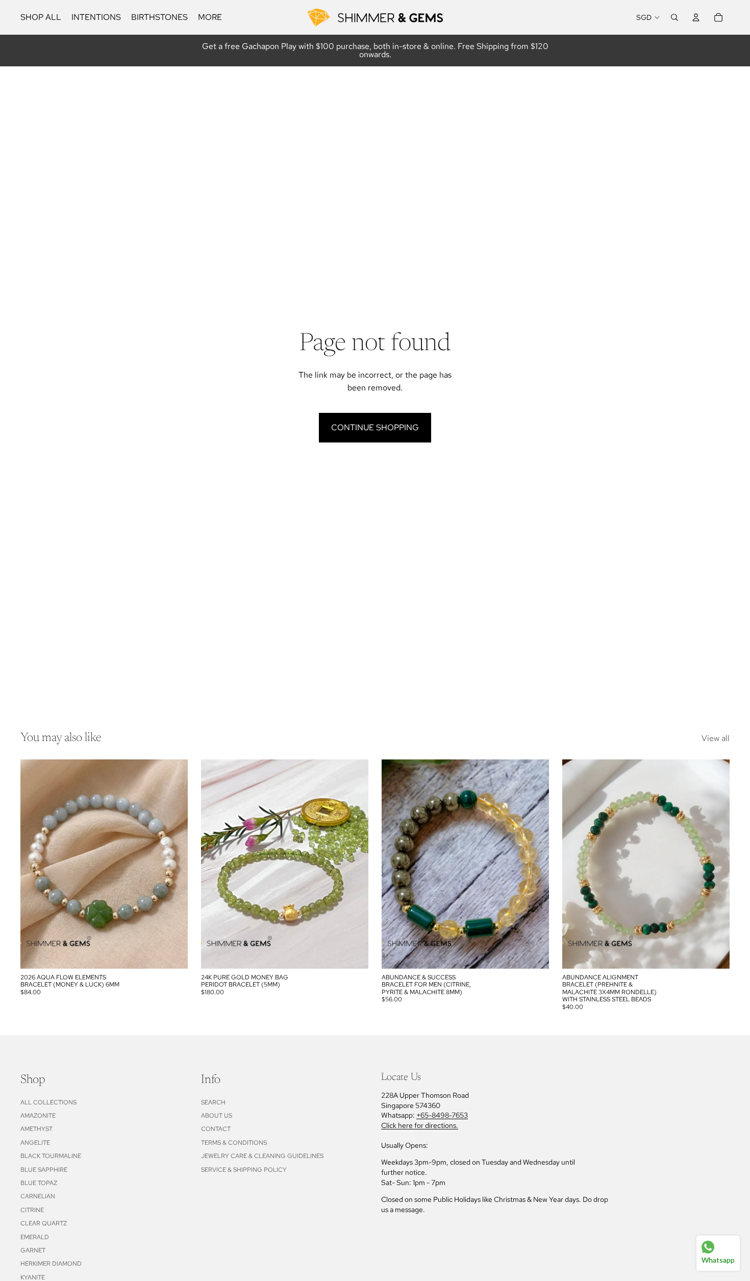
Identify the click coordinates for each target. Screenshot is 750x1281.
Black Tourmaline (50, 1156)
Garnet (32, 1250)
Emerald (34, 1237)
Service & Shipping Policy (244, 1170)
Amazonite (38, 1116)
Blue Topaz (38, 1183)
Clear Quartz (43, 1223)
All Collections (48, 1102)
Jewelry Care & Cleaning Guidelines (262, 1156)
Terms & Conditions (234, 1143)
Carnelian (37, 1196)
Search (213, 1102)
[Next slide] (172, 864)
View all (716, 738)
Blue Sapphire (43, 1170)
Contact (216, 1129)
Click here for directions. (419, 1125)
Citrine (32, 1210)
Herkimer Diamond (51, 1264)
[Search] (674, 17)
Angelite (35, 1143)
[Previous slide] (35, 864)
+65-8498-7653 (442, 1115)
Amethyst (36, 1129)
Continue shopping (375, 427)
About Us (216, 1116)
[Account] (696, 17)
